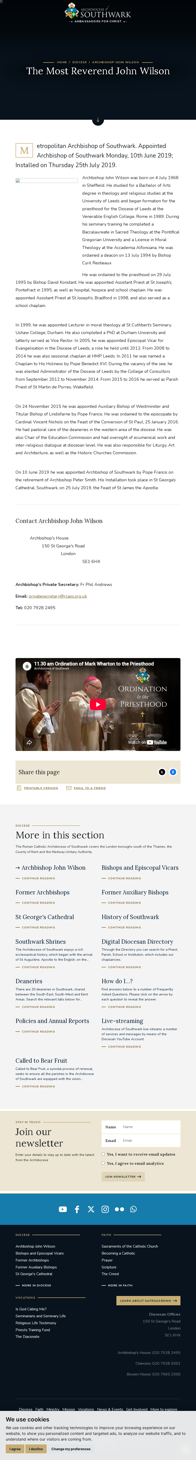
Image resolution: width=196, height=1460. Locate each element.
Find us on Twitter (91, 1209)
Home (62, 62)
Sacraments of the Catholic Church (130, 1246)
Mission (68, 1409)
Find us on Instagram (105, 1209)
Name (110, 1127)
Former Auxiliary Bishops (36, 1267)
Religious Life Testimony (36, 1323)
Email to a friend (90, 788)
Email (110, 1140)
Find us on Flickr (119, 1209)
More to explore (163, 1409)
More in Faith (120, 1285)
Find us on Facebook (77, 1209)
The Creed (110, 1274)
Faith (39, 1409)
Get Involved (136, 1409)
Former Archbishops (32, 1260)
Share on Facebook (173, 772)
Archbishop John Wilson (115, 62)
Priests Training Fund (33, 1330)
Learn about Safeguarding (145, 1301)
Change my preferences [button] (71, 1449)
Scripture (109, 1267)
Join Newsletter (120, 1177)
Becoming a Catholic (118, 1253)
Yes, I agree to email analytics (135, 1163)
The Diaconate (27, 1336)
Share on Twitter (162, 772)
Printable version (41, 788)
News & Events (110, 1409)
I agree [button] (15, 1449)
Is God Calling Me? (31, 1309)
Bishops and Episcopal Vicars (40, 1253)
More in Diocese (36, 1285)
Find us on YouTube (63, 1209)
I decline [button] (36, 1449)
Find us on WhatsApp (133, 1209)
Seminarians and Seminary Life (41, 1316)
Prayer (107, 1260)
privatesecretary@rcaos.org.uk (58, 596)
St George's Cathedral (34, 1274)
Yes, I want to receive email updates (141, 1154)
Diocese (79, 62)
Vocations (86, 1409)
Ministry (53, 1409)
